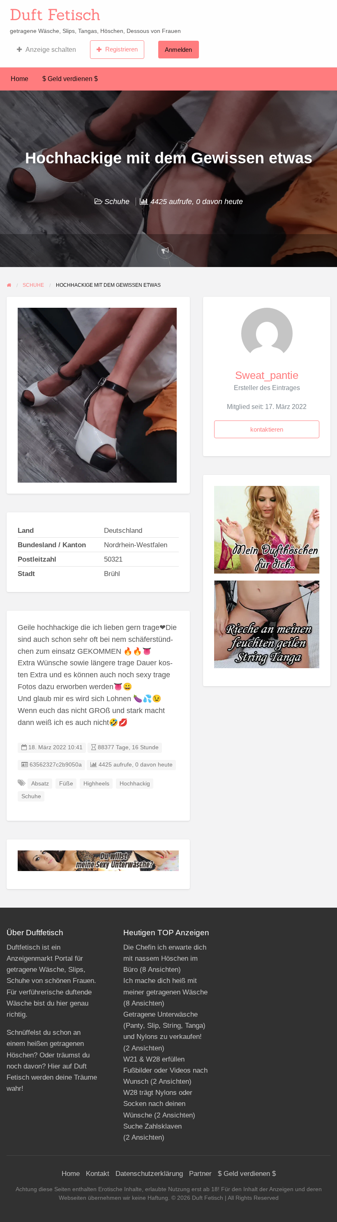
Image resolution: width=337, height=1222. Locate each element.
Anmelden (178, 49)
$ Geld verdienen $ (70, 78)
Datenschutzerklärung (149, 1174)
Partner (200, 1174)
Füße (66, 784)
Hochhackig (135, 784)
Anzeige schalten (50, 49)
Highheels (96, 784)
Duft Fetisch (55, 14)
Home (19, 78)
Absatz (40, 784)
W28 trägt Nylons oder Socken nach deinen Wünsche (157, 1104)
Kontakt (97, 1174)
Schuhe (116, 201)
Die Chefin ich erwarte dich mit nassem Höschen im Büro (164, 958)
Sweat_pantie (266, 375)
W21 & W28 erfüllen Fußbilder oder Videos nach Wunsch (165, 1070)
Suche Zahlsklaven (152, 1126)
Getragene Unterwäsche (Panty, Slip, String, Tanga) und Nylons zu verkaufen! (164, 1026)
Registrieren (121, 49)
